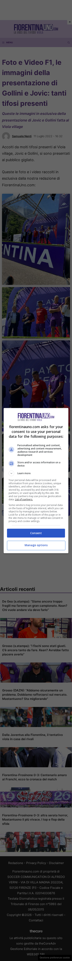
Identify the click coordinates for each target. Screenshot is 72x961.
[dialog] (36, 480)
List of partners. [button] (24, 499)
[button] (36, 473)
